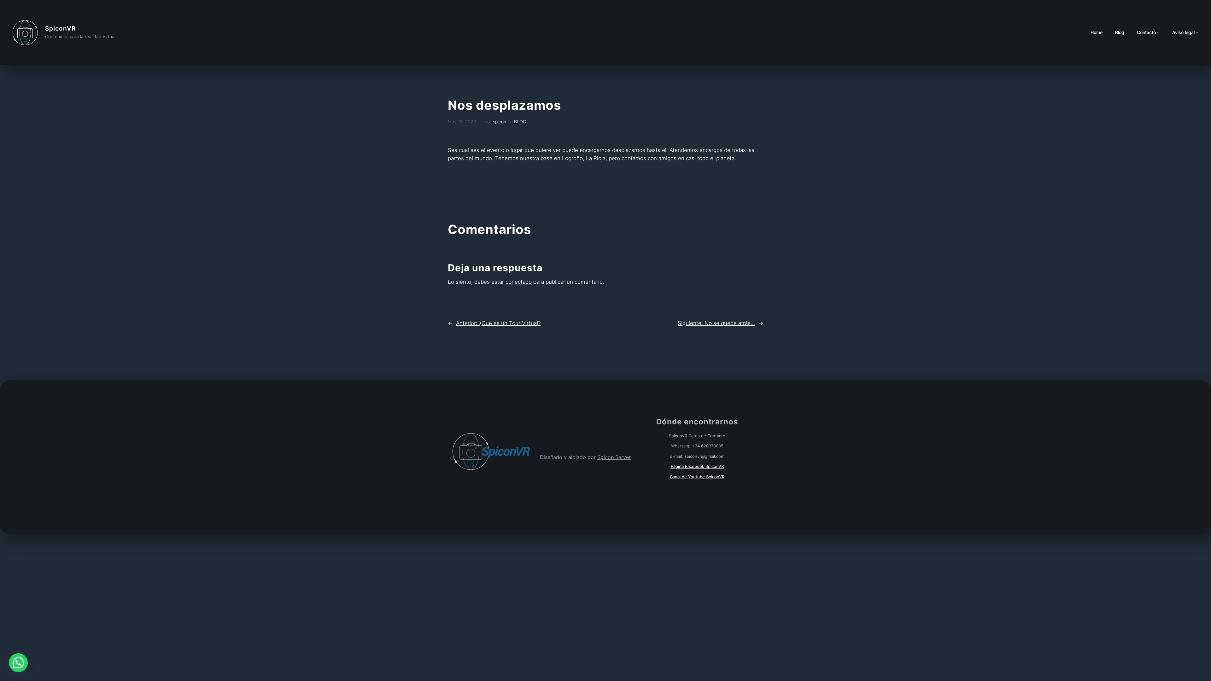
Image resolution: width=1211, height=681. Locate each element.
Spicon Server (614, 457)
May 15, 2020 (462, 121)
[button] (18, 662)
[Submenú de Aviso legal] (1197, 32)
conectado (519, 282)
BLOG (520, 121)
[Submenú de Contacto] (1158, 32)
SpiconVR (60, 28)
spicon (499, 121)
